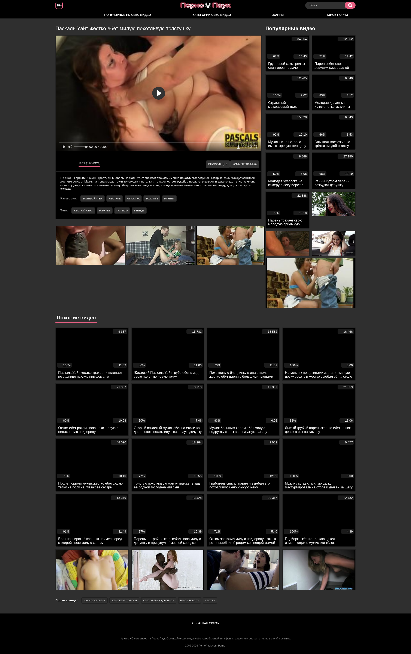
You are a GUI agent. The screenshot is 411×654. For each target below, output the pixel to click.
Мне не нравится (72, 164)
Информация (217, 164)
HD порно (62, 14)
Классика (133, 198)
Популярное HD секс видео (127, 14)
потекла (122, 210)
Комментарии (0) (245, 164)
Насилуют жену (94, 600)
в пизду (139, 210)
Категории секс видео (211, 14)
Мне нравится (62, 164)
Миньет (169, 198)
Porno (221, 645)
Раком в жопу (189, 600)
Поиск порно (337, 14)
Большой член (93, 198)
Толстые (152, 198)
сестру (210, 600)
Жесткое (115, 198)
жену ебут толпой (124, 600)
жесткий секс (83, 210)
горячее (104, 210)
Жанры (278, 14)
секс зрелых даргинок (158, 600)
